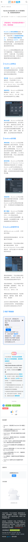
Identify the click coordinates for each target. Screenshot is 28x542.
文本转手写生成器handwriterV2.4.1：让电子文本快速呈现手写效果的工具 (14, 430)
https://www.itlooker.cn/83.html (13, 365)
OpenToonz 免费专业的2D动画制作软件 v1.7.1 (13, 460)
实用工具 (8, 6)
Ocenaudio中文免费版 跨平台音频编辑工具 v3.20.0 (14, 445)
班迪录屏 (5, 408)
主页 (4, 6)
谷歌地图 (22, 534)
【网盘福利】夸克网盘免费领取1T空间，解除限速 (14, 24)
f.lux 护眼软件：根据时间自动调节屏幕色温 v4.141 (14, 457)
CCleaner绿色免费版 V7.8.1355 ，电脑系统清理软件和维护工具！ (14, 453)
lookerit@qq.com (18, 527)
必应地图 (17, 534)
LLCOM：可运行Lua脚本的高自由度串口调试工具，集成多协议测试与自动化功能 (14, 441)
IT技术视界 (5, 16)
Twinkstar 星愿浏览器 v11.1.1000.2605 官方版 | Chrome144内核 (14, 449)
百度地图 (13, 534)
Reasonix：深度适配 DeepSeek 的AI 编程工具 (14, 426)
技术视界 (24, 16)
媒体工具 (8, 405)
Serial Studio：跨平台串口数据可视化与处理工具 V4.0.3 (14, 434)
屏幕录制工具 (16, 405)
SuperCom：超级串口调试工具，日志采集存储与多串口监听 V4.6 (14, 437)
